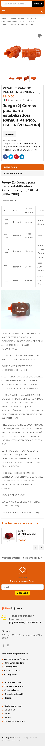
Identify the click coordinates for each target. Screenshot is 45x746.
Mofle (7, 714)
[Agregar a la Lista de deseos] (4, 540)
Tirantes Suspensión (14, 686)
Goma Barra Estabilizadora (25, 143)
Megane (7, 150)
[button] (40, 36)
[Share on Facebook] (5, 156)
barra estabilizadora (22, 147)
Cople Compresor (13, 706)
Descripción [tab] (10, 167)
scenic (34, 150)
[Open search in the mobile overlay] (22, 4)
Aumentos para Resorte (16, 659)
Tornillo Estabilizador (14, 721)
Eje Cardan (9, 710)
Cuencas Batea (11, 690)
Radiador (8, 698)
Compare (9, 134)
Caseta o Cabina (12, 670)
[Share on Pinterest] (16, 156)
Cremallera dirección (14, 694)
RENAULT (26, 150)
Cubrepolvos (10, 674)
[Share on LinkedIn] (21, 156)
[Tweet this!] (10, 156)
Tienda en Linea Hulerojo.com (23, 19)
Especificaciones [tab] (13, 173)
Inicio (3, 19)
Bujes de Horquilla (13, 682)
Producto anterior (10, 558)
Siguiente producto (33, 558)
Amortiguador (11, 667)
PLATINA (16, 150)
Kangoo (36, 147)
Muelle (7, 717)
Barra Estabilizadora (14, 663)
